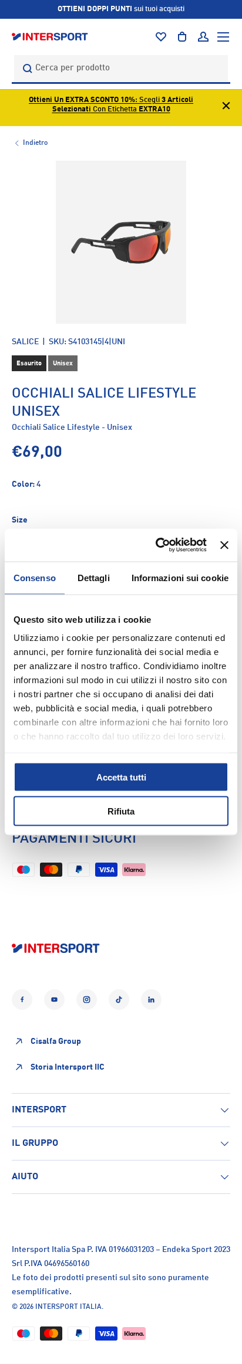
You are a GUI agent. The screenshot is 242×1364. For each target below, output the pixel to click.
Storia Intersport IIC (68, 1067)
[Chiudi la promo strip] (226, 107)
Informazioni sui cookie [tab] (180, 577)
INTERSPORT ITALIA (68, 1307)
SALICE (25, 342)
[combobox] (121, 68)
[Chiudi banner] (224, 545)
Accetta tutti (121, 777)
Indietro (35, 143)
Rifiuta (121, 811)
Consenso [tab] (35, 577)
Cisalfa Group (56, 1041)
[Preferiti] (161, 37)
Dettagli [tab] (94, 577)
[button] (182, 37)
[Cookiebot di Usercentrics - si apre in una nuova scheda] (157, 545)
